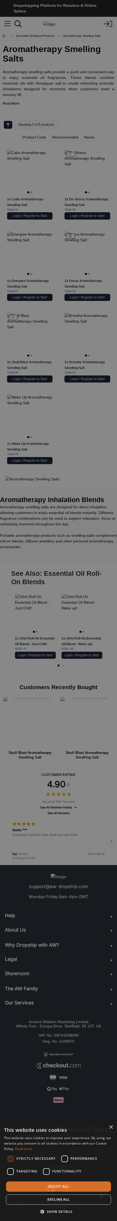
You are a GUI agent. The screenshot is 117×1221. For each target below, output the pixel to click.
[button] (58, 1211)
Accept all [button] (58, 1186)
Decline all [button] (58, 1199)
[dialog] (58, 1171)
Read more (23, 1148)
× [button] (111, 1127)
